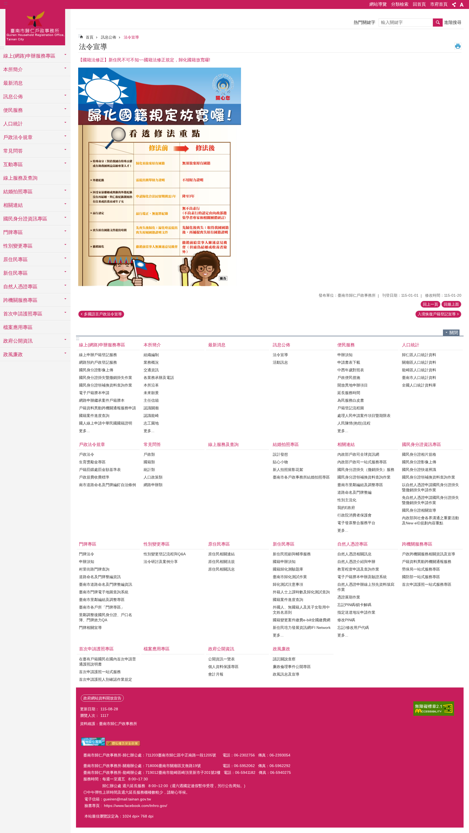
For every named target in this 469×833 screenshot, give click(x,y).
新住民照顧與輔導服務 (292, 554)
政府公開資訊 (221, 649)
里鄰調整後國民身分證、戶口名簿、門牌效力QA (105, 617)
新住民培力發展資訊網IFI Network (302, 627)
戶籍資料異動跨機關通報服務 (426, 561)
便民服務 (346, 345)
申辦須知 (345, 355)
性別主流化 (346, 500)
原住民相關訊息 (221, 569)
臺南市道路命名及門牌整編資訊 (105, 584)
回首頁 (419, 4)
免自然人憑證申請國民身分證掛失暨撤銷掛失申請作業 (430, 500)
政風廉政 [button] (13, 354)
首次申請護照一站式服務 (100, 672)
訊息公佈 (108, 37)
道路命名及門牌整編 (354, 492)
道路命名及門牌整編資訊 (100, 577)
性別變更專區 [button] (18, 246)
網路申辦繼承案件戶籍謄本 (102, 400)
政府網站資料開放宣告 (102, 698)
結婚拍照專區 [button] (18, 191)
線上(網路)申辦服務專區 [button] (29, 56)
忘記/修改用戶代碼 (353, 627)
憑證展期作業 (348, 597)
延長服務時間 (348, 393)
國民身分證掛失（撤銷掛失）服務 (365, 469)
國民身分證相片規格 (419, 454)
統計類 (149, 469)
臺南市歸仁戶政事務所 (35, 26)
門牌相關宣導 (90, 627)
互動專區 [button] (13, 164)
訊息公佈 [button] (13, 96)
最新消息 (13, 83)
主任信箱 (151, 400)
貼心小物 (280, 462)
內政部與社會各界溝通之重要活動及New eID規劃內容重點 (430, 520)
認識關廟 (151, 408)
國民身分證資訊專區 (421, 444)
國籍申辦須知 (284, 561)
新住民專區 (283, 544)
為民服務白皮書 (350, 400)
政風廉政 (281, 649)
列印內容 (457, 46)
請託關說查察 (284, 659)
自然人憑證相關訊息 (354, 554)
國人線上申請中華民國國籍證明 (105, 423)
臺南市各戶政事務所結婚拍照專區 (301, 477)
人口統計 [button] (13, 123)
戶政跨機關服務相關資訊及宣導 (428, 554)
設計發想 (280, 454)
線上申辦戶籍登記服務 (98, 355)
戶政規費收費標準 (94, 477)
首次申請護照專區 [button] (22, 313)
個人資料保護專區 (223, 666)
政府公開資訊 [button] (18, 341)
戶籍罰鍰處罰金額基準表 (100, 469)
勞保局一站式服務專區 (421, 569)
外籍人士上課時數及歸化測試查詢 (301, 592)
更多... (84, 431)
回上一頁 (430, 304)
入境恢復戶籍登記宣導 (437, 314)
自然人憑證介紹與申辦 (356, 561)
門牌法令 (86, 554)
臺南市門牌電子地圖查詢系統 (103, 592)
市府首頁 (439, 4)
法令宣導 (131, 37)
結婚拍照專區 (286, 444)
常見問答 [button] (13, 151)
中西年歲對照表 (350, 370)
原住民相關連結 (221, 554)
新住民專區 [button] (15, 273)
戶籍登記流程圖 (350, 408)
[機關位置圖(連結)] (93, 744)
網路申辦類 (153, 485)
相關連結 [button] (13, 205)
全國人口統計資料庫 (419, 385)
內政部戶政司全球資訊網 (358, 454)
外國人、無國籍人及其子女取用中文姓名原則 (301, 610)
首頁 (89, 37)
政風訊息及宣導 (286, 674)
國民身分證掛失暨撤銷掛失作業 (105, 377)
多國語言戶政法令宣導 (103, 314)
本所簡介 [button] (13, 69)
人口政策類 (153, 477)
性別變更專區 (157, 544)
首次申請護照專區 (96, 649)
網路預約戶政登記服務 (98, 362)
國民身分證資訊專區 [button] (25, 218)
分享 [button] (454, 4)
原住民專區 (219, 544)
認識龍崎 (151, 415)
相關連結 (346, 444)
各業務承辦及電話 (159, 377)
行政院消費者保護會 (354, 515)
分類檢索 (399, 4)
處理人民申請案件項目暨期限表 (364, 415)
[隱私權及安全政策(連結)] (123, 744)
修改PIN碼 (346, 620)
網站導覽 (378, 4)
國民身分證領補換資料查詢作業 (105, 385)
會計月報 (215, 674)
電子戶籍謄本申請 (94, 393)
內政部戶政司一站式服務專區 (362, 462)
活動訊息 (280, 362)
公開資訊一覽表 (221, 659)
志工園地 (151, 423)
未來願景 (151, 393)
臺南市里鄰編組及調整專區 (360, 485)
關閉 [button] (453, 332)
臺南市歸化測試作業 (290, 577)
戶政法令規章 (92, 444)
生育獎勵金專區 (92, 462)
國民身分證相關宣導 (419, 510)
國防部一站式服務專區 (421, 577)
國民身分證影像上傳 (96, 370)
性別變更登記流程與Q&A (165, 554)
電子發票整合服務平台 (356, 523)
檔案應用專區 (18, 327)
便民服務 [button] (13, 110)
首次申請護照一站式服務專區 (426, 584)
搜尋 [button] (438, 22)
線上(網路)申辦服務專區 (102, 345)
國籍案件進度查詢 (94, 415)
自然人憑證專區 (352, 544)
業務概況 (151, 362)
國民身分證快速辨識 (419, 469)
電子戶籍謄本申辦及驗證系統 (362, 577)
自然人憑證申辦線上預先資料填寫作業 (365, 587)
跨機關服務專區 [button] (20, 300)
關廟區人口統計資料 (419, 362)
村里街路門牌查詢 (94, 569)
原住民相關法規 (221, 561)
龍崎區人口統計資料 (419, 370)
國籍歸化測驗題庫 (288, 569)
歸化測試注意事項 (288, 584)
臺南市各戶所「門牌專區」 (102, 607)
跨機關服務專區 (417, 544)
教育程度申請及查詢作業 (358, 569)
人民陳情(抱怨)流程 (353, 423)
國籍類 (149, 462)
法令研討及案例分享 (161, 561)
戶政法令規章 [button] (18, 137)
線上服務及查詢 (20, 178)
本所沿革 (151, 385)
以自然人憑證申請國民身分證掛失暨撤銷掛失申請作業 (430, 487)
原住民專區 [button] (15, 259)
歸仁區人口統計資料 (419, 355)
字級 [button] (461, 4)
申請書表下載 (348, 362)
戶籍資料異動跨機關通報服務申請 (107, 408)
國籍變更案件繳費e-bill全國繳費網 (301, 620)
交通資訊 (151, 370)
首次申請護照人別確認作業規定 (105, 679)
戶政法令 (86, 454)
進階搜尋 (452, 22)
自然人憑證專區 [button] (20, 286)
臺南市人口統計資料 (419, 377)
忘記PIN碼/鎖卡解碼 (354, 605)
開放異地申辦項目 (352, 385)
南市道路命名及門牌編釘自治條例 (107, 485)
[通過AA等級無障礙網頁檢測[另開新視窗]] (433, 708)
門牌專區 (87, 544)
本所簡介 (152, 345)
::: (5, 3)
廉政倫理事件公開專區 (292, 666)
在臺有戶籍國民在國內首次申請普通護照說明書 (107, 661)
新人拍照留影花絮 (288, 469)
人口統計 (410, 345)
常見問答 (152, 444)
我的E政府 (346, 507)
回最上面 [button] (451, 304)
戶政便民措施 (348, 377)
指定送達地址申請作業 (356, 612)
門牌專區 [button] (13, 232)
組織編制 (151, 355)
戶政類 (149, 454)
